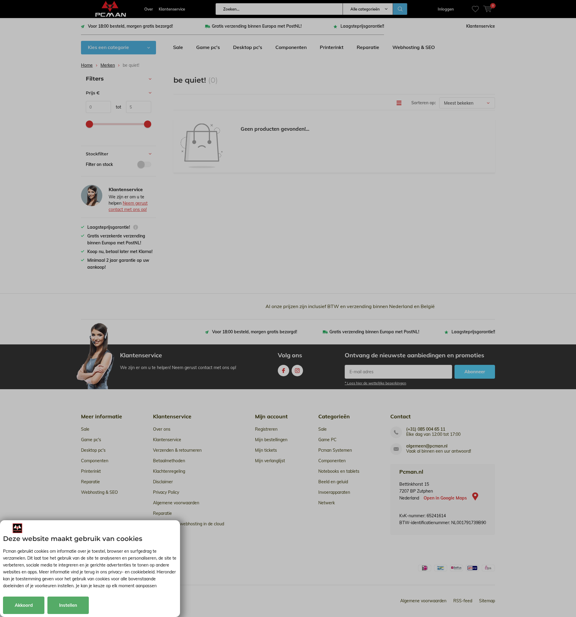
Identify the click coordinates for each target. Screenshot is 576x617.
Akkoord (24, 605)
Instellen (68, 605)
